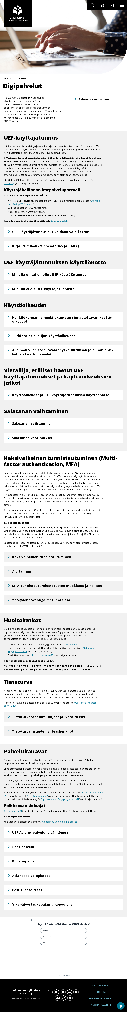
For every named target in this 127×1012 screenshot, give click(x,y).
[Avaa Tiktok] (63, 998)
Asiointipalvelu (12, 811)
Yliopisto (21, 78)
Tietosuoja (101, 992)
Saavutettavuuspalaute (101, 985)
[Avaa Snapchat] (76, 992)
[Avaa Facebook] (50, 992)
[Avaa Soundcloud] (57, 998)
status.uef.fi (69, 644)
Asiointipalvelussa (41, 655)
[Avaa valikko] (122, 5)
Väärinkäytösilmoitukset (100, 998)
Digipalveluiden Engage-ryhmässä (59, 799)
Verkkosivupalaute (99, 1006)
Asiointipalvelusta (36, 795)
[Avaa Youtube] (63, 992)
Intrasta (8, 183)
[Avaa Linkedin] (69, 992)
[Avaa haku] (92, 5)
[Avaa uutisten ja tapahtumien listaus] (102, 5)
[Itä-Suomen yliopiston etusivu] (18, 13)
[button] (63, 232)
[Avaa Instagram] (56, 992)
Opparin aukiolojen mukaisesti (58, 821)
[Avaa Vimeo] (70, 998)
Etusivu (7, 78)
